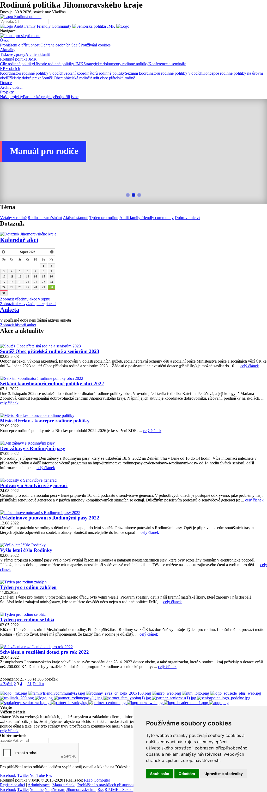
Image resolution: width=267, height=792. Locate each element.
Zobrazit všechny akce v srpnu (25, 299)
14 (35, 276)
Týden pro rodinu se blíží (27, 619)
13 (27, 276)
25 (11, 287)
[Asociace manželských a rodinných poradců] (167, 693)
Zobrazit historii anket (18, 325)
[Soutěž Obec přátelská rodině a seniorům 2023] (40, 346)
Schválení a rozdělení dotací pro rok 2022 (44, 652)
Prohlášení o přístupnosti (20, 45)
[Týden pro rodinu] (44, 698)
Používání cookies (96, 45)
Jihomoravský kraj (81, 789)
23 (51, 281)
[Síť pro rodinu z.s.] (145, 702)
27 (27, 287)
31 (3, 293)
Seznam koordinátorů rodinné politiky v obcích (163, 73)
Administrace (39, 785)
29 (43, 287)
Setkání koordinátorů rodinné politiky (94, 73)
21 (35, 281)
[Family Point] (128, 698)
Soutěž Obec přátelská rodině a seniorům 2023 (49, 351)
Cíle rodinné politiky (17, 64)
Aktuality (7, 50)
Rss (49, 775)
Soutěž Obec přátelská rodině (65, 78)
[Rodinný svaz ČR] (119, 693)
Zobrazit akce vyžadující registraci (28, 304)
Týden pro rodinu (103, 217)
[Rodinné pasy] (79, 698)
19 (19, 281)
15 (43, 276)
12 (19, 276)
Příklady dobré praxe (24, 78)
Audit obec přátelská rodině (112, 78)
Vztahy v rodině (13, 217)
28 (35, 287)
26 (19, 287)
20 (27, 281)
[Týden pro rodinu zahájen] (23, 582)
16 (51, 276)
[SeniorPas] (174, 698)
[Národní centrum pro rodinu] (107, 702)
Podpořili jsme (66, 96)
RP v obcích (10, 68)
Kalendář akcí (19, 240)
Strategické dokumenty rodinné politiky (115, 64)
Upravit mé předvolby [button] (223, 773)
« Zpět (5, 684)
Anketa (9, 309)
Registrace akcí (12, 785)
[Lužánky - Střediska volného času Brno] (69, 702)
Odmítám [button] (187, 773)
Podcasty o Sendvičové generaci (34, 485)
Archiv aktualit (37, 54)
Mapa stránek (63, 785)
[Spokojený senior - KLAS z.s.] (25, 702)
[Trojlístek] (17, 698)
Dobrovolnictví (187, 217)
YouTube (37, 775)
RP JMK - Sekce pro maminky (130, 789)
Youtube (37, 789)
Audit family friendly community (146, 217)
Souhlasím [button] (159, 773)
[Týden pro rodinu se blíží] (23, 614)
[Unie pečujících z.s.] (186, 702)
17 (3, 281)
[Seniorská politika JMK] (94, 26)
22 (43, 281)
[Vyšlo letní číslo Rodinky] (23, 545)
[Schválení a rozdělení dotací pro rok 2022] (36, 647)
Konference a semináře (167, 64)
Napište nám (55, 789)
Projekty (7, 92)
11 (11, 276)
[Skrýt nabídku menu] (20, 35)
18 (11, 281)
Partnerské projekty (39, 96)
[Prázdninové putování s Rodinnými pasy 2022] (40, 512)
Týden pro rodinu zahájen (28, 587)
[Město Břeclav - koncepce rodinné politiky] (37, 415)
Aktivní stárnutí (75, 217)
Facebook (8, 775)
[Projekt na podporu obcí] (57, 693)
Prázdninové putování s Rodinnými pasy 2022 (49, 518)
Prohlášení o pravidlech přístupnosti (106, 785)
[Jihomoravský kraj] (14, 693)
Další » (38, 684)
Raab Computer (97, 780)
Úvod (4, 40)
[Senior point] (223, 698)
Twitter (23, 775)
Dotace (6, 82)
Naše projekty (11, 96)
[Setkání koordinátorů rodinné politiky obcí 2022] (41, 378)
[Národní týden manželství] (196, 693)
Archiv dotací (11, 87)
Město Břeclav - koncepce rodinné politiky (45, 420)
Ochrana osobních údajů (60, 45)
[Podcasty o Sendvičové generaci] (28, 480)
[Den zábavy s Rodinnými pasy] (27, 443)
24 (3, 287)
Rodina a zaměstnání (45, 217)
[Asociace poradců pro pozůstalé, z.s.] (219, 702)
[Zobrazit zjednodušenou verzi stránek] (122, 26)
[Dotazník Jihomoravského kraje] (28, 234)
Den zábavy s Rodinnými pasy (32, 448)
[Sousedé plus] (235, 693)
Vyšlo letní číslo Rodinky (26, 550)
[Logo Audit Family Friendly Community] (36, 26)
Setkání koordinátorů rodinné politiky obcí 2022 (52, 383)
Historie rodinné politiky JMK (58, 64)
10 (3, 276)
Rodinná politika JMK (18, 59)
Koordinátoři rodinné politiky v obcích (31, 73)
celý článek (249, 366)
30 (51, 287)
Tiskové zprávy (12, 54)
